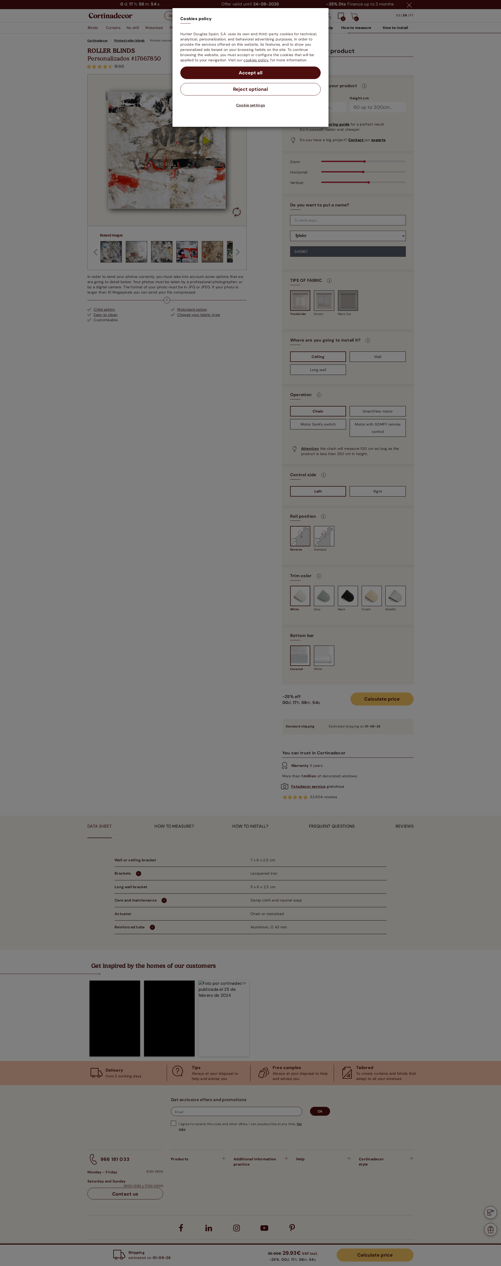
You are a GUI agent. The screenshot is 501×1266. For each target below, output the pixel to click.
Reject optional (250, 89)
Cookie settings (250, 105)
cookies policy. (256, 60)
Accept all (251, 73)
